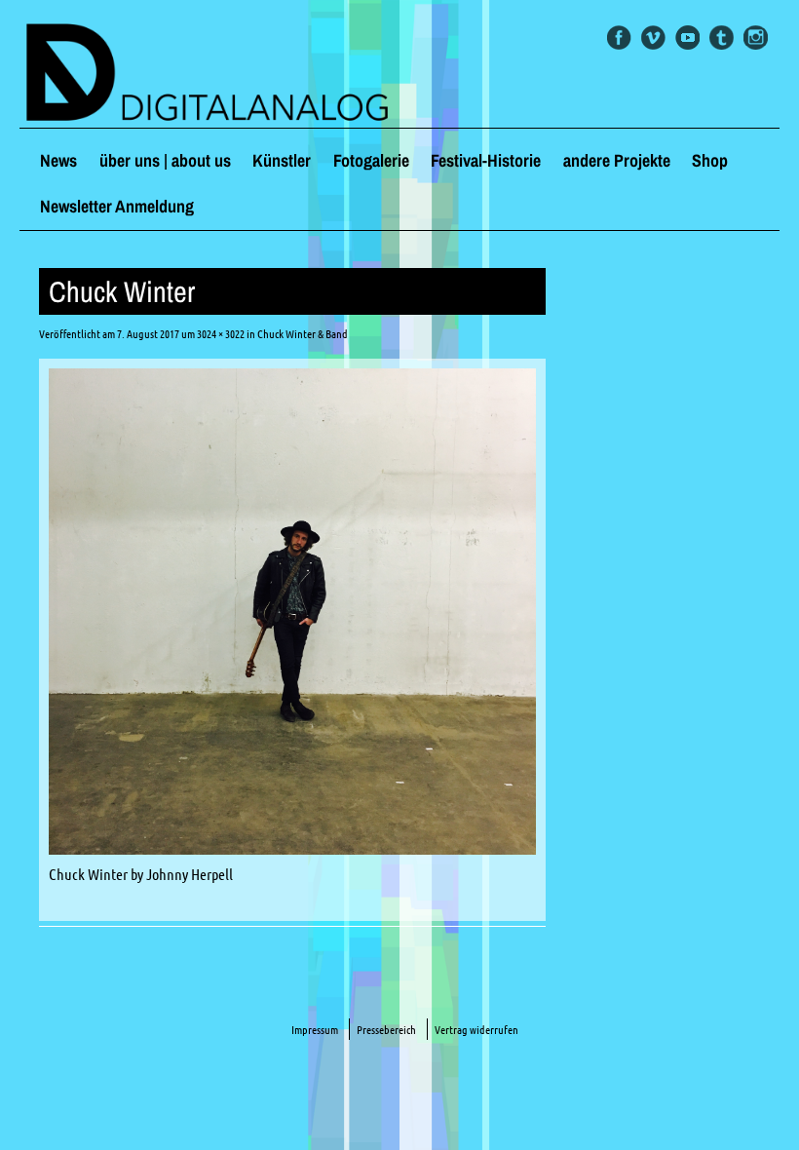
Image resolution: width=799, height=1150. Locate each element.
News (58, 160)
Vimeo (653, 37)
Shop (710, 160)
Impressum (314, 1029)
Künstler (281, 160)
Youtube (687, 37)
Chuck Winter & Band (302, 333)
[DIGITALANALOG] (399, 74)
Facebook (619, 37)
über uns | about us (165, 160)
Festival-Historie (486, 160)
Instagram (755, 37)
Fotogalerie (371, 160)
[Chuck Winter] (292, 849)
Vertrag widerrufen (476, 1029)
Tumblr (721, 37)
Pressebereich (386, 1029)
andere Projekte (616, 160)
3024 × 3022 (221, 333)
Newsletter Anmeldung (117, 206)
